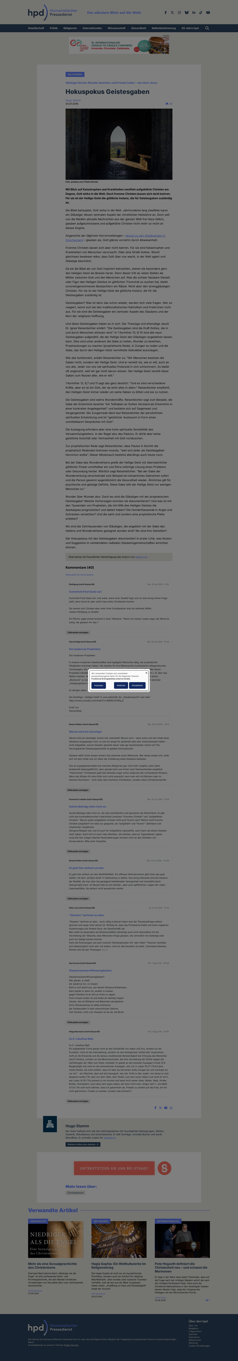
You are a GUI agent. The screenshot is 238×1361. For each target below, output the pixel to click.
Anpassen (98, 685)
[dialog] (119, 680)
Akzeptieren (137, 685)
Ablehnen (121, 685)
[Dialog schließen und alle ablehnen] (146, 672)
